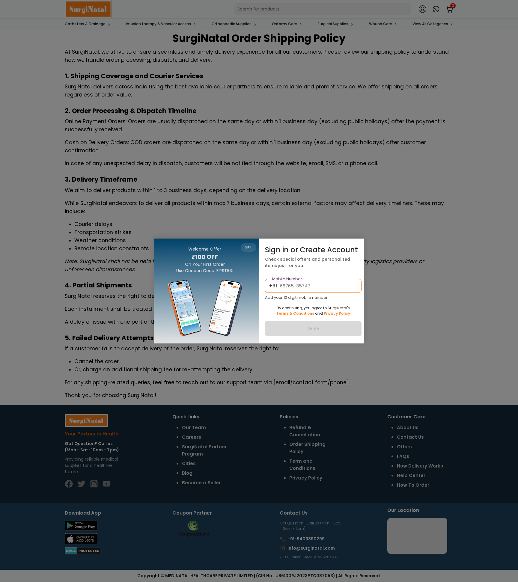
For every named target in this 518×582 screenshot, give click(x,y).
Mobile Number (287, 279)
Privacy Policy (337, 313)
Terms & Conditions (295, 313)
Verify (313, 328)
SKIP (248, 247)
